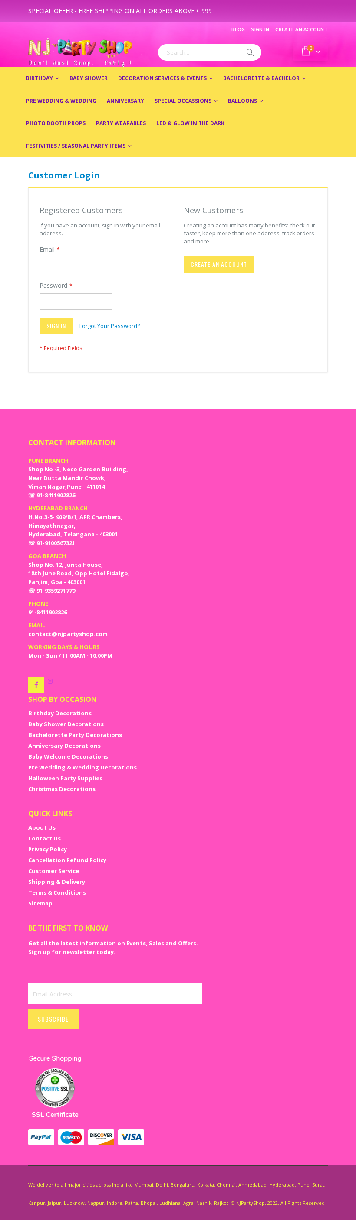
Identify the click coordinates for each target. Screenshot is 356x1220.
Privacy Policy (47, 849)
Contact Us (44, 838)
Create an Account (301, 29)
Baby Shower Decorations (66, 724)
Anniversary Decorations (64, 746)
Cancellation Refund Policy (67, 860)
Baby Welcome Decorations (68, 756)
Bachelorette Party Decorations (75, 735)
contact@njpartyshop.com (68, 634)
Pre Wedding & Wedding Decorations (82, 767)
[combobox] (210, 52)
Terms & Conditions (57, 892)
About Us (42, 827)
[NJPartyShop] (36, 685)
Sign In (260, 29)
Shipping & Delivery (56, 882)
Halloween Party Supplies (65, 778)
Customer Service (53, 871)
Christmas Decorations (62, 789)
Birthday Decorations (60, 713)
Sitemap (40, 903)
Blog (238, 29)
